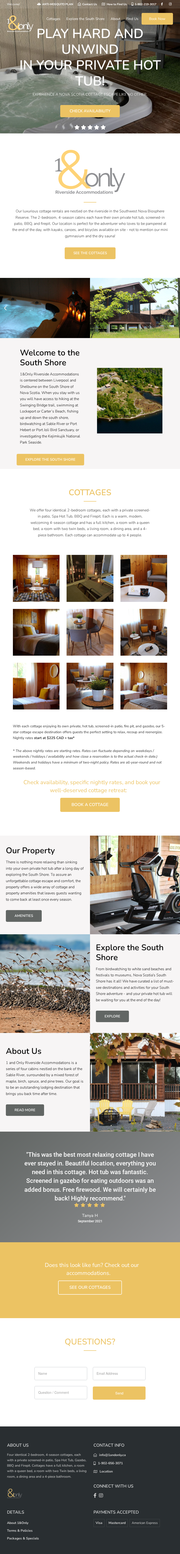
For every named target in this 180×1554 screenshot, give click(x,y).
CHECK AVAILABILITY (90, 111)
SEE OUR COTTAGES (90, 1287)
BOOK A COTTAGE (90, 804)
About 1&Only (17, 1523)
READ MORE (25, 1110)
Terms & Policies (20, 1530)
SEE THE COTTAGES (90, 253)
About (115, 18)
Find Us (132, 18)
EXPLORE (112, 1016)
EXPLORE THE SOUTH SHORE (50, 459)
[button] (5, 308)
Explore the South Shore (85, 18)
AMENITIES (24, 915)
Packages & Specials (23, 1538)
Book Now (157, 18)
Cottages (53, 18)
